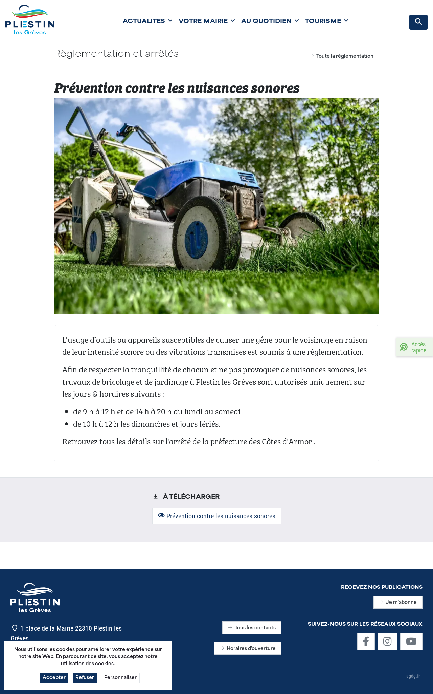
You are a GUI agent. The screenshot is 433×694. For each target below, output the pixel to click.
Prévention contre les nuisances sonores (220, 515)
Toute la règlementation (344, 56)
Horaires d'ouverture (251, 648)
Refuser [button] (84, 677)
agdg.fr (413, 676)
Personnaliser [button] (120, 677)
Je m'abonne (401, 602)
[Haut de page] (421, 681)
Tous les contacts (255, 628)
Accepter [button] (54, 677)
